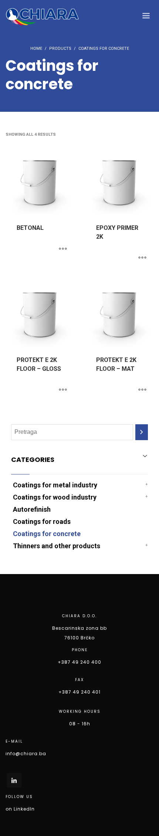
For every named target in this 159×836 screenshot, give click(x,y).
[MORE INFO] (62, 249)
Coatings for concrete (47, 534)
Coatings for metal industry (55, 485)
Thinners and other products (56, 546)
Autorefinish (32, 509)
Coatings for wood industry (55, 497)
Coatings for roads (42, 521)
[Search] (141, 432)
